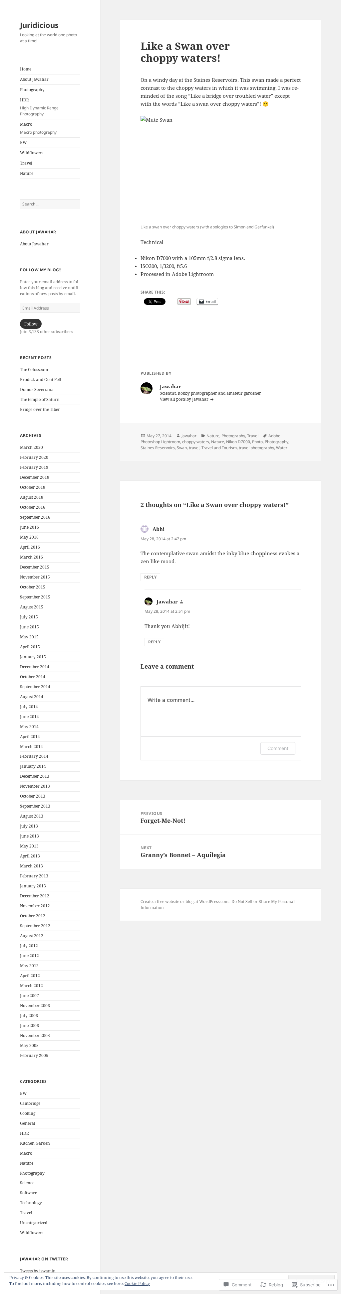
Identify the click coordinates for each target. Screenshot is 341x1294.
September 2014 (35, 687)
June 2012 (29, 956)
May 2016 (29, 537)
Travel (26, 163)
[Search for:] (50, 204)
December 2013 (34, 776)
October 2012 (32, 916)
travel (194, 448)
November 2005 (35, 1035)
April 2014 (30, 736)
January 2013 (33, 886)
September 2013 (35, 806)
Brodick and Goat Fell (40, 379)
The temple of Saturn (40, 399)
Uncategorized (33, 1223)
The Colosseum (34, 369)
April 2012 (30, 975)
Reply (150, 577)
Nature (26, 173)
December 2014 (34, 667)
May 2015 (29, 637)
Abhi (159, 529)
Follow (30, 324)
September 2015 (35, 597)
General (27, 1123)
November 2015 (35, 577)
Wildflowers (31, 153)
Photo (257, 442)
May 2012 (29, 966)
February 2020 (34, 457)
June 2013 (29, 836)
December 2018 (34, 477)
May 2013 (29, 846)
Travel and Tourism (219, 448)
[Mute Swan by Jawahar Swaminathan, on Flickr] (221, 169)
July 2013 (29, 826)
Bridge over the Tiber (40, 409)
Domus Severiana (37, 389)
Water (281, 448)
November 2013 (35, 786)
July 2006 (29, 1015)
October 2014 (32, 677)
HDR (39, 107)
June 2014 (29, 716)
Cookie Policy (137, 1283)
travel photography (256, 448)
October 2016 (32, 507)
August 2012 (31, 936)
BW (23, 142)
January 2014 (33, 766)
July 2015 (29, 617)
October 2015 (32, 587)
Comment (277, 748)
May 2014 (29, 726)
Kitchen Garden (35, 1143)
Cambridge (30, 1103)
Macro (38, 128)
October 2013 (32, 796)
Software (28, 1193)
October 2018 (32, 487)
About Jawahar (34, 79)
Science (27, 1183)
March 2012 (31, 985)
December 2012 (34, 896)
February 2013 (34, 876)
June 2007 (29, 995)
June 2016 (29, 527)
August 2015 (31, 607)
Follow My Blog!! (41, 270)
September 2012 (35, 926)
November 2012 (35, 906)
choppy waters (195, 442)
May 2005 (29, 1045)
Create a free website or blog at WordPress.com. (185, 901)
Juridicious (39, 25)
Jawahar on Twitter (44, 1259)
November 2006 (35, 1005)
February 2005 (34, 1055)
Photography (32, 89)
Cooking (27, 1113)
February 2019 (34, 467)
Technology (31, 1203)
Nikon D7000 (238, 442)
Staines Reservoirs (158, 448)
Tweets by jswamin (38, 1271)
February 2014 (34, 756)
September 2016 (35, 517)
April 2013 (30, 856)
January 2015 (33, 657)
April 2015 (30, 647)
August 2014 (31, 697)
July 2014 (29, 707)
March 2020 (31, 447)
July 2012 (29, 946)
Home (25, 69)
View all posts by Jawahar (184, 399)
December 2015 (34, 567)
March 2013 (31, 866)
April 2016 (30, 547)
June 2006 (29, 1025)
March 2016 (31, 557)
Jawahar (188, 436)
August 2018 (31, 497)
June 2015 (29, 627)
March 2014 (31, 746)
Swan (182, 448)
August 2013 (31, 816)
